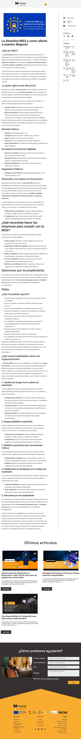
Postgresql (67, 68)
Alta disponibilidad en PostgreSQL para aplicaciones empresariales (19, 617)
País (35, 667)
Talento (67, 80)
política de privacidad (53, 679)
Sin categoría (67, 76)
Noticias (73, 60)
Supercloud (73, 75)
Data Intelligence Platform (67, 54)
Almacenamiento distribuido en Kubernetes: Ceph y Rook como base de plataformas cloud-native (19, 575)
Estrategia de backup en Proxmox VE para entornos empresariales (60, 574)
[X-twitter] (35, 729)
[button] (46, 4)
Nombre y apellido (40, 658)
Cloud (73, 47)
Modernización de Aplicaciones (67, 62)
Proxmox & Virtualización (73, 70)
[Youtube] (38, 729)
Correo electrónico (40, 662)
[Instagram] (45, 729)
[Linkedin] (41, 729)
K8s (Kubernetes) (73, 53)
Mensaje (37, 673)
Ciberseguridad (71, 26)
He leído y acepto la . (47, 679)
